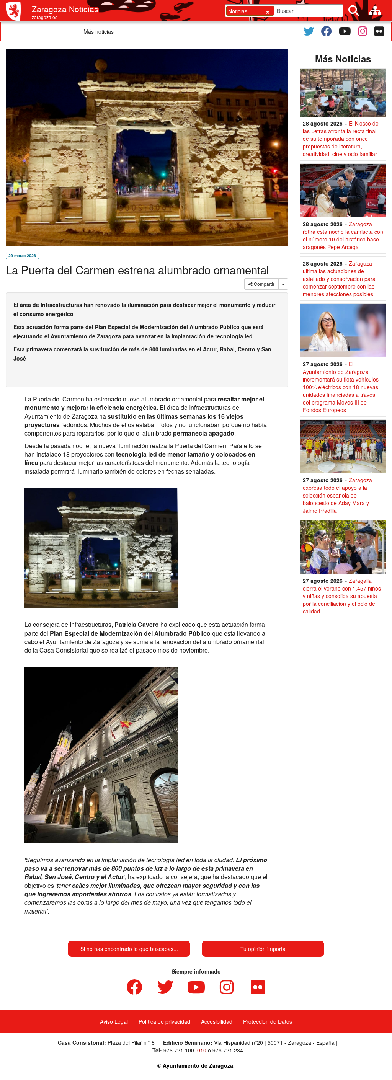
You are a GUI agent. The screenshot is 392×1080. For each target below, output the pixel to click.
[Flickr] (379, 31)
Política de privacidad (164, 1021)
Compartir (263, 284)
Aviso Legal (114, 1021)
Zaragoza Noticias (65, 9)
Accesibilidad (216, 1021)
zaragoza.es (44, 17)
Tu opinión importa (263, 949)
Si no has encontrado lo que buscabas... (129, 949)
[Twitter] (309, 31)
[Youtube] (345, 31)
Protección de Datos (267, 1021)
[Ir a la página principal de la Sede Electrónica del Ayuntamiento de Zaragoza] (16, 11)
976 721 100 (178, 1050)
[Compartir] (283, 284)
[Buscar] (353, 11)
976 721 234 (227, 1050)
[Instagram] (363, 31)
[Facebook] (326, 31)
